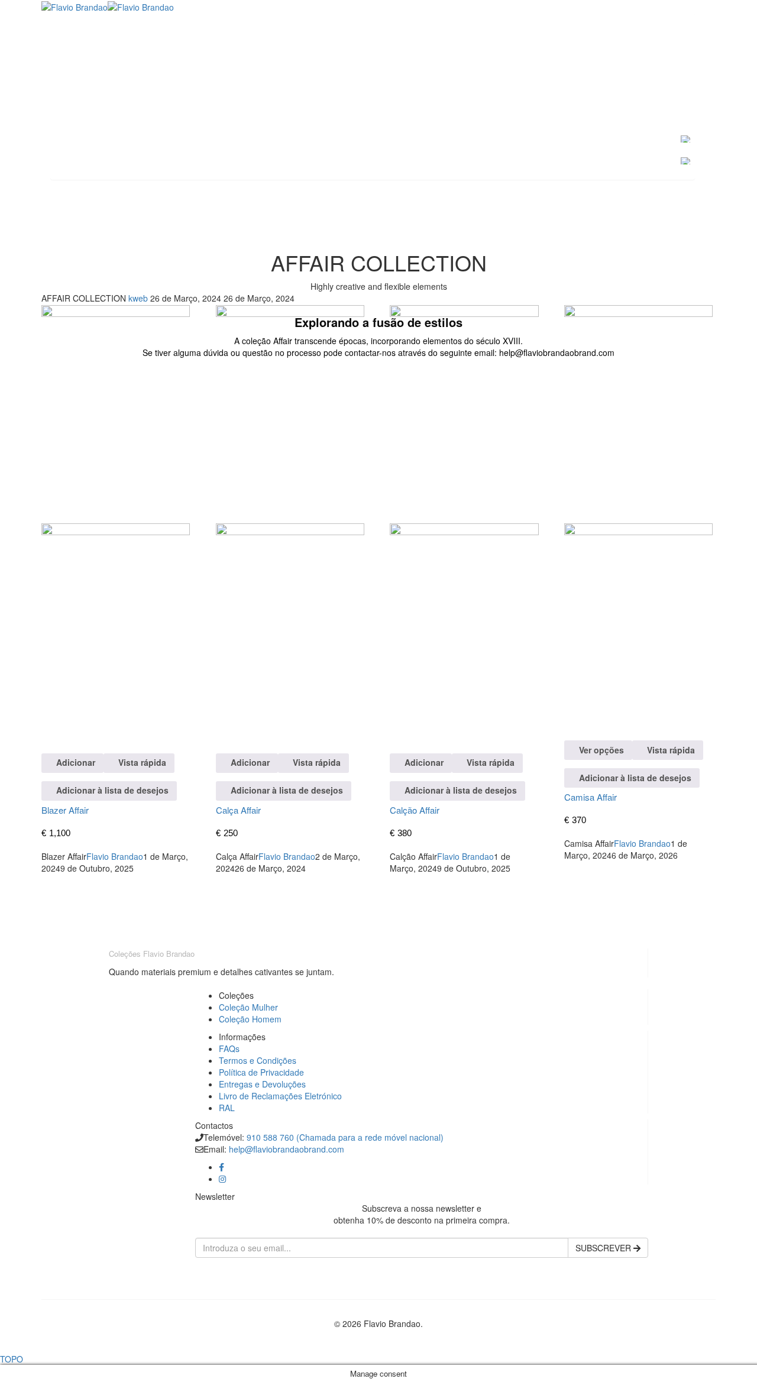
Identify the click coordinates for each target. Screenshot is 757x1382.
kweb (139, 298)
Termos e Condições (257, 1060)
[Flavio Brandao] (74, 6)
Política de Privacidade (261, 1072)
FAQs (229, 1048)
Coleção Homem (250, 1019)
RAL (227, 1108)
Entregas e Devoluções (262, 1084)
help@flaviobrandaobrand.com (286, 1149)
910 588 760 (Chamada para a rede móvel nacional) (345, 1137)
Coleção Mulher (248, 1007)
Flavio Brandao (114, 856)
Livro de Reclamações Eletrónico (280, 1096)
